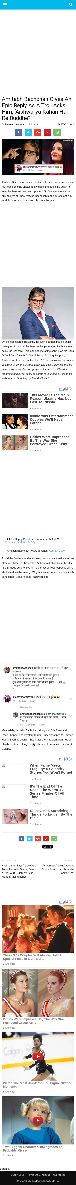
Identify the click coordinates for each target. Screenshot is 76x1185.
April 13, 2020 (57, 550)
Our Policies (59, 1174)
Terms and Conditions (39, 1174)
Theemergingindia (15, 124)
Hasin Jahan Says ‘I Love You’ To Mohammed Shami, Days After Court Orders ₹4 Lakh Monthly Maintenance (19, 871)
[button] (71, 5)
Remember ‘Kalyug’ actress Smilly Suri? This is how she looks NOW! (58, 869)
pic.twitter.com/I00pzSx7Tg (19, 542)
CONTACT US (17, 1174)
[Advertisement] (38, 56)
